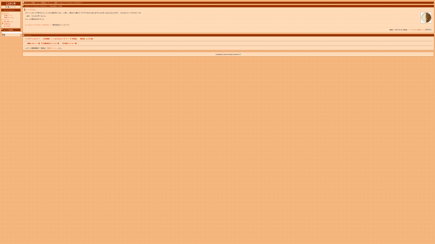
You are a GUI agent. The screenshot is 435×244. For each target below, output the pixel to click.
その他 (90, 39)
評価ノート (35, 3)
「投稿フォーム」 (52, 48)
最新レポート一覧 (33, 43)
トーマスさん (31, 10)
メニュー (28, 35)
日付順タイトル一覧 (69, 43)
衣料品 (74, 39)
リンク (6, 19)
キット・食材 (52, 3)
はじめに (7, 26)
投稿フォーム (9, 17)
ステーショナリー (33, 39)
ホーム (27, 3)
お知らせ (7, 24)
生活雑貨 (46, 39)
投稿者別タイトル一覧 (51, 43)
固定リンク (421, 29)
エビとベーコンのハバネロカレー (37, 6)
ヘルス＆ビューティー (61, 39)
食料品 (43, 3)
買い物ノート (9, 22)
